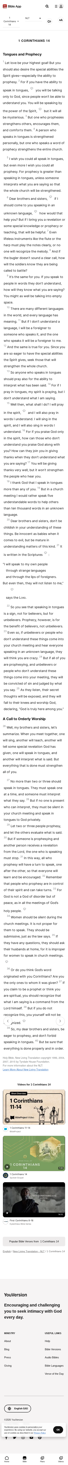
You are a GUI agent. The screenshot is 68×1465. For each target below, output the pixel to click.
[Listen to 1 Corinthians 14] (49, 21)
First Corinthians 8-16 (25, 1220)
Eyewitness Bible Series (20, 1224)
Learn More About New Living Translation (25, 1069)
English (7, 1251)
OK (58, 1429)
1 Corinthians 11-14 (23, 1127)
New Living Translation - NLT (29, 1251)
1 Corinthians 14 (9, 21)
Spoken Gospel (17, 1177)
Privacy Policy (40, 1432)
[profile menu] (58, 6)
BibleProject (15, 1131)
